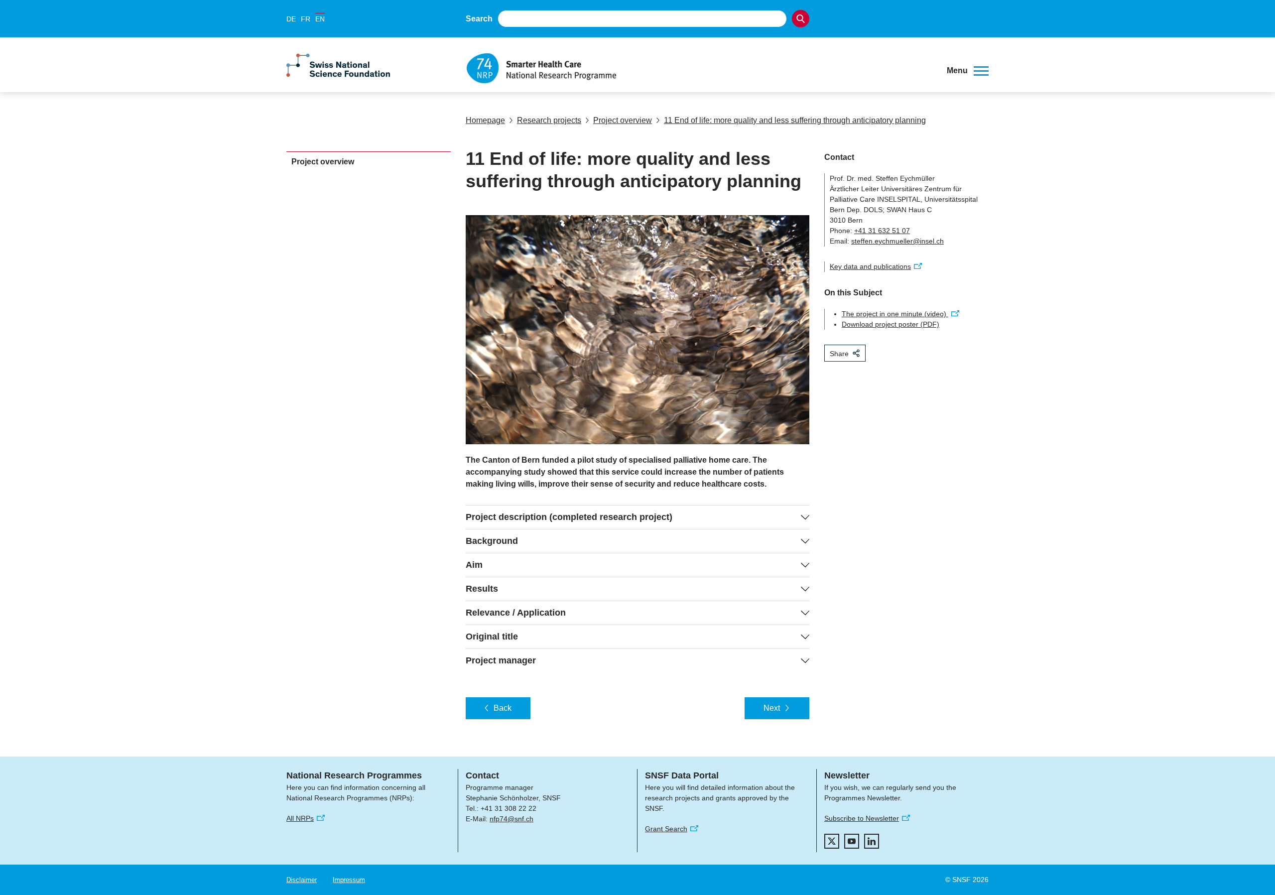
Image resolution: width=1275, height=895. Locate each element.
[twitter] (831, 841)
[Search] (800, 18)
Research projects (549, 120)
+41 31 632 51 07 (882, 231)
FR (305, 19)
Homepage (485, 120)
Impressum (349, 880)
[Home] (699, 68)
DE (291, 19)
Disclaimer (301, 880)
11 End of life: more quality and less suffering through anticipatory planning (795, 120)
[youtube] (851, 841)
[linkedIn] (871, 841)
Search (479, 18)
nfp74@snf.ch (511, 819)
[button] (968, 70)
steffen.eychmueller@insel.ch (897, 241)
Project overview (622, 120)
